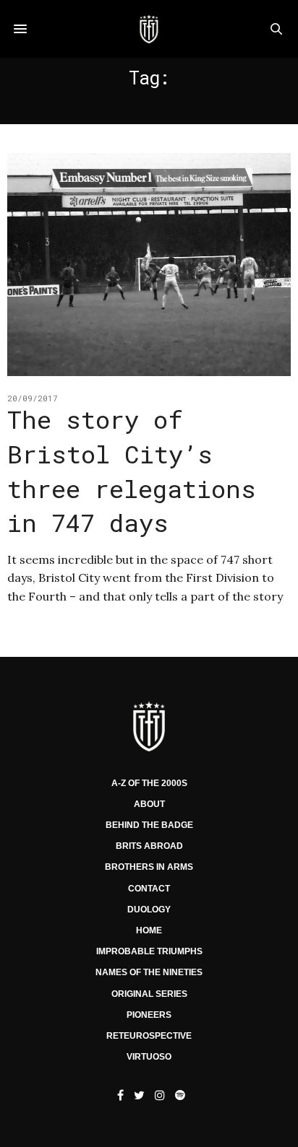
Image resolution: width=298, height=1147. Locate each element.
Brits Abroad (149, 846)
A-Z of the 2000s (149, 783)
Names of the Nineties (149, 972)
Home (149, 930)
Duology (149, 909)
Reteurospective (149, 1036)
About (149, 804)
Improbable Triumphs (149, 951)
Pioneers (149, 1015)
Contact (149, 889)
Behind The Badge (149, 825)
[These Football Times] (149, 28)
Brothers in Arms (149, 867)
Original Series (149, 994)
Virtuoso (149, 1057)
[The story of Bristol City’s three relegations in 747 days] (149, 264)
